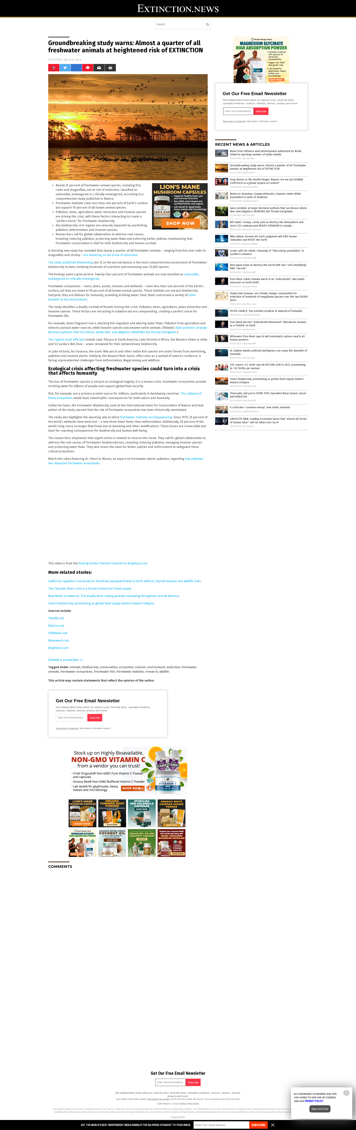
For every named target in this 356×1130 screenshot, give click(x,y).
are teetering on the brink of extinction (110, 255)
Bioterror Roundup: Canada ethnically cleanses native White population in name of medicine (265, 195)
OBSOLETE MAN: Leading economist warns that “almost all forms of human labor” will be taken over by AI (268, 420)
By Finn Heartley (250, 187)
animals (75, 667)
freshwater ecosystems (76, 671)
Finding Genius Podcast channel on (113, 563)
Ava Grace (74, 59)
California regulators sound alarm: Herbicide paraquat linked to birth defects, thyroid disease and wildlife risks (124, 581)
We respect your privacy (159, 1099)
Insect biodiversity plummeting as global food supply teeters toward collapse (101, 603)
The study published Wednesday (70, 262)
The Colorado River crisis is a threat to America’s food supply (89, 588)
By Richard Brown (252, 315)
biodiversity (90, 667)
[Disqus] (128, 918)
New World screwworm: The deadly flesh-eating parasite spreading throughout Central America (113, 596)
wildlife (164, 671)
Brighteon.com (58, 648)
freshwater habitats (130, 671)
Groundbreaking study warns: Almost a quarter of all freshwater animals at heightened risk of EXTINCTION (268, 167)
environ (140, 667)
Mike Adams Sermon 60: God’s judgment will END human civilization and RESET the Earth (263, 238)
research (151, 671)
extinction (173, 667)
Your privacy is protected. (67, 728)
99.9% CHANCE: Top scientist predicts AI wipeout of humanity (266, 311)
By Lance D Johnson (252, 229)
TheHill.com (56, 618)
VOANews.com (57, 633)
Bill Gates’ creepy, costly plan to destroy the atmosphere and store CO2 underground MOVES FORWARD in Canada (266, 224)
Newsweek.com (58, 640)
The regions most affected (66, 339)
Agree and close (320, 1108)
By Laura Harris (250, 286)
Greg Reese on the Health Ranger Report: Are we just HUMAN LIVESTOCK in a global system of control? (266, 181)
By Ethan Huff (250, 258)
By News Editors (250, 201)
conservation (109, 667)
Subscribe (258, 1125)
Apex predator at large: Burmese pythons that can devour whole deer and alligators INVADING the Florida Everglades (268, 210)
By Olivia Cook (250, 304)
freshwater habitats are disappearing (146, 417)
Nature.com (56, 625)
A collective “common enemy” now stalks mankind (260, 407)
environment (156, 667)
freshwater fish (104, 671)
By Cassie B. (248, 426)
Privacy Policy (178, 1117)
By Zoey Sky (248, 158)
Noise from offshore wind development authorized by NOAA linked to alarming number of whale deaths (265, 153)
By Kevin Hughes (250, 244)
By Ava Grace (249, 172)
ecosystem (126, 667)
